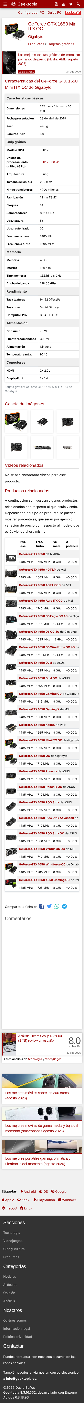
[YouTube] (64, 4)
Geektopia (26, 4)
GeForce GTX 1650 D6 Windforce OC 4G (47, 647)
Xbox (25, 1200)
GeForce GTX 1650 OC (34, 755)
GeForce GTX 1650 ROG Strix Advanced (46, 818)
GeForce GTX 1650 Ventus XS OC (42, 849)
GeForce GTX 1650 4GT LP (37, 569)
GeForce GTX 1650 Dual (35, 662)
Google (60, 1191)
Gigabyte (35, 37)
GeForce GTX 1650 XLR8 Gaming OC (44, 880)
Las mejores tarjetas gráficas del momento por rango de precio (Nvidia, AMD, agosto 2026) (49, 59)
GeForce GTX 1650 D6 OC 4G (39, 631)
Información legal (16, 1328)
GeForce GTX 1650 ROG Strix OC (41, 833)
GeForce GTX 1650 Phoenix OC (40, 786)
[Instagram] (56, 4)
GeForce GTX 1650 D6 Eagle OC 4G (43, 616)
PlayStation (46, 1200)
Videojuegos (12, 1241)
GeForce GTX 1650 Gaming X (39, 709)
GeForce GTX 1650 (32, 554)
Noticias (9, 1276)
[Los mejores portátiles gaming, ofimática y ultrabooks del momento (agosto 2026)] (42, 1146)
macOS (11, 1208)
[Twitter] (71, 4)
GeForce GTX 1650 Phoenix (38, 771)
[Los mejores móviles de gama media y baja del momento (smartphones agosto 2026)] (42, 1113)
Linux (28, 1208)
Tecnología (11, 1232)
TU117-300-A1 (50, 162)
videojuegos (53, 1059)
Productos (36, 44)
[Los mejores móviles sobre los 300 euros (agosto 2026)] (42, 1080)
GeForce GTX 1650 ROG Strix (39, 802)
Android (30, 1191)
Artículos (10, 1285)
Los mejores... (26, 71)
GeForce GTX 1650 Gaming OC (40, 693)
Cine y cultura (14, 1249)
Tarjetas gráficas (61, 44)
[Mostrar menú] (6, 4)
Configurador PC (31, 12)
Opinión (9, 1293)
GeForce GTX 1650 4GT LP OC (40, 585)
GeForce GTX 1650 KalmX (37, 724)
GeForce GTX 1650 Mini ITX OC (52, 26)
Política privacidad (17, 1337)
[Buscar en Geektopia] (78, 4)
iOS (45, 1191)
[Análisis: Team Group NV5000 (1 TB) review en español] (9, 1044)
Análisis (9, 1301)
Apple (9, 1200)
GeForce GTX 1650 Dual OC (38, 678)
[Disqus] (42, 977)
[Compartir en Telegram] (65, 906)
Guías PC (55, 12)
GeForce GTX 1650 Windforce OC (42, 864)
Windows (69, 1200)
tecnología (35, 1059)
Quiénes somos (15, 1320)
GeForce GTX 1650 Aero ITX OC (41, 600)
